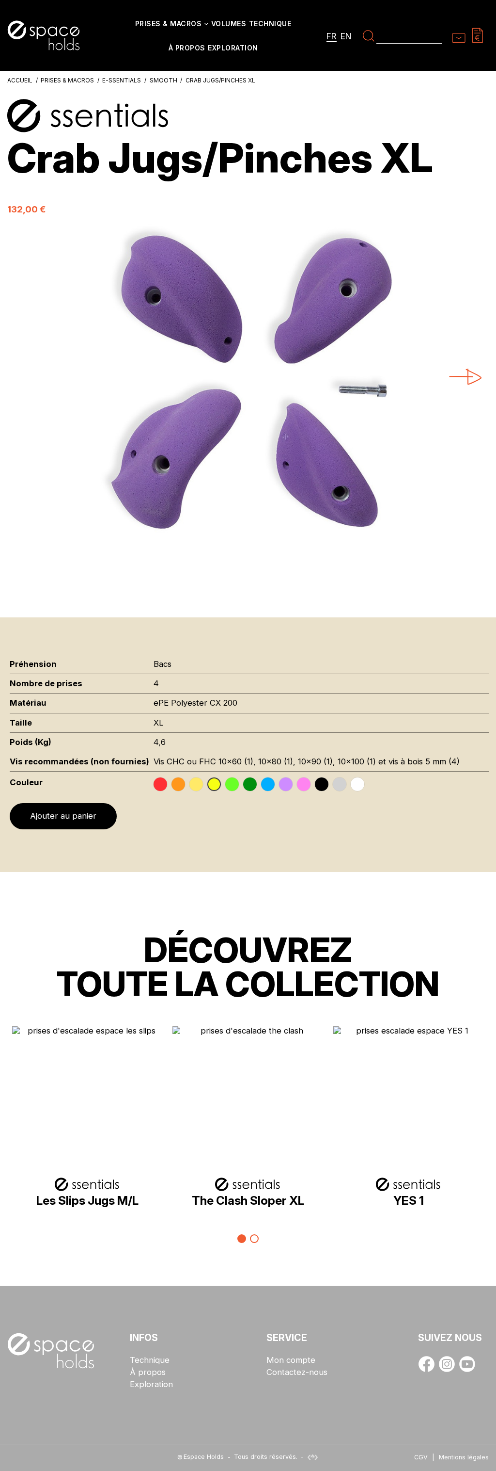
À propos (148, 1372)
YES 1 (408, 1200)
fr (331, 36)
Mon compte (290, 1360)
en (346, 36)
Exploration (151, 1384)
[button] (172, 24)
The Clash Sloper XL (248, 1200)
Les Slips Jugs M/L (87, 1200)
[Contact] (458, 35)
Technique (150, 1360)
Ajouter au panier (63, 816)
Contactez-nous (296, 1372)
